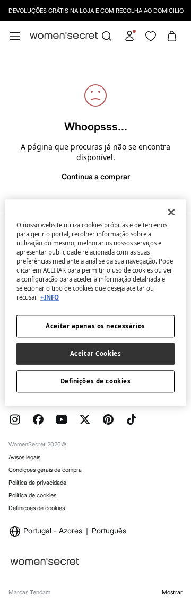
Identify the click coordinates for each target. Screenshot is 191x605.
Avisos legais (24, 457)
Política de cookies (32, 495)
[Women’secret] (64, 36)
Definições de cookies (36, 508)
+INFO (49, 297)
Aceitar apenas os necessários (95, 326)
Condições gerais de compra (45, 470)
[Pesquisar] (107, 36)
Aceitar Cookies (95, 353)
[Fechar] (171, 212)
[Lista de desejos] (150, 36)
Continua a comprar (96, 176)
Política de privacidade (37, 482)
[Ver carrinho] (172, 36)
